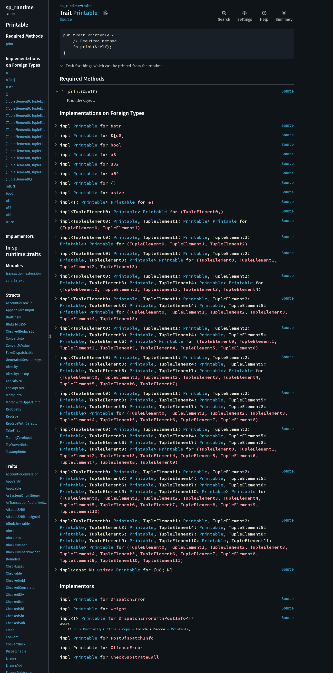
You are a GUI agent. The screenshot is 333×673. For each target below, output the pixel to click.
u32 (115, 164)
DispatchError (128, 599)
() (113, 183)
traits (86, 6)
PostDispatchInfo (132, 638)
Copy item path (105, 13)
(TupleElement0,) (201, 211)
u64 (115, 173)
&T (151, 202)
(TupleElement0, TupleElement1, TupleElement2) (187, 244)
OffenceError (127, 647)
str (117, 126)
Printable (85, 126)
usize (117, 192)
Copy (126, 629)
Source (66, 19)
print (86, 46)
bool (116, 145)
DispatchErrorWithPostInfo (152, 618)
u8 (118, 135)
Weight (119, 608)
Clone (111, 629)
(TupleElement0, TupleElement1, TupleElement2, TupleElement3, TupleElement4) (160, 289)
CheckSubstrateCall (135, 657)
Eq (75, 629)
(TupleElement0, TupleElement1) (100, 228)
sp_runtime (70, 6)
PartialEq (92, 629)
